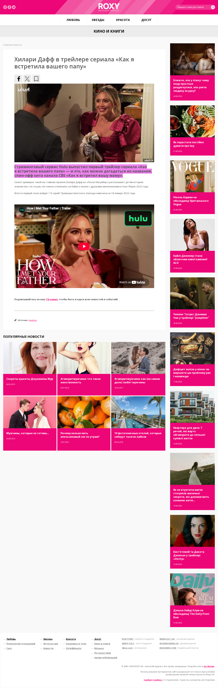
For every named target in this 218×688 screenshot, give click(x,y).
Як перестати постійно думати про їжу (188, 144)
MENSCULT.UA (177, 638)
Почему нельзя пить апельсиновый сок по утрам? (79, 434)
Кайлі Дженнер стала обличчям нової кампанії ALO (190, 259)
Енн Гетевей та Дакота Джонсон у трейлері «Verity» (188, 555)
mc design (209, 666)
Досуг (146, 20)
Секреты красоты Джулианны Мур (29, 379)
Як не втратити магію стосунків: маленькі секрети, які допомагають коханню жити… (191, 495)
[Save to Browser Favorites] (36, 79)
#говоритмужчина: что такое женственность (80, 380)
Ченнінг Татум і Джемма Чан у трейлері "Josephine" (191, 316)
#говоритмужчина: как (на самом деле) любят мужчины (137, 380)
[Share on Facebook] (18, 79)
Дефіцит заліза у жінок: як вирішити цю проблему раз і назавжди (191, 372)
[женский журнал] (109, 7)
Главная (7, 44)
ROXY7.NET (138, 638)
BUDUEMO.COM (179, 647)
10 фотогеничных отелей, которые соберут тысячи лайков (138, 434)
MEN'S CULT (137, 643)
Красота (123, 20)
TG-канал (52, 299)
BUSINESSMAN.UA (178, 643)
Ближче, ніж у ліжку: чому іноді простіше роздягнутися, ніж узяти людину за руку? (191, 85)
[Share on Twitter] (27, 79)
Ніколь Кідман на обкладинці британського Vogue (191, 200)
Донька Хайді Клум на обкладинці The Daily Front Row (191, 614)
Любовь (73, 20)
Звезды (98, 20)
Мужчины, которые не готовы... (27, 433)
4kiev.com (134, 647)
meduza (33, 320)
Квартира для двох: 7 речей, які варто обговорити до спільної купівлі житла (189, 433)
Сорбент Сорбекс (153, 680)
